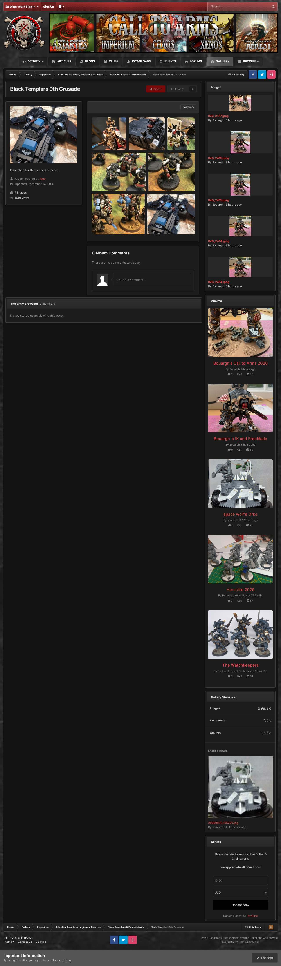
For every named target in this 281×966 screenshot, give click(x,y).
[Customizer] (61, 6)
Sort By (188, 107)
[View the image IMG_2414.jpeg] (240, 226)
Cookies (41, 941)
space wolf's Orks (240, 514)
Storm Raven (159, 224)
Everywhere (255, 6)
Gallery (222, 61)
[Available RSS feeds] (271, 927)
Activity (34, 61)
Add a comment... (133, 280)
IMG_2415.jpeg (218, 158)
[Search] (273, 6)
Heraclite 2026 (240, 589)
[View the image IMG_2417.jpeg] (240, 103)
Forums (195, 61)
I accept (266, 958)
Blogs (89, 61)
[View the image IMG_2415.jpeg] (240, 142)
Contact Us (25, 941)
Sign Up (48, 6)
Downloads (141, 61)
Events (170, 61)
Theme (8, 941)
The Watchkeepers (240, 665)
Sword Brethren (105, 224)
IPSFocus (27, 937)
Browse (249, 61)
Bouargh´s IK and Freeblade (240, 438)
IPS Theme (10, 937)
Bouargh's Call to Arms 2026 (240, 363)
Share (157, 89)
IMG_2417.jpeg (218, 116)
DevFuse (252, 915)
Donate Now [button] (240, 905)
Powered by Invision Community (239, 941)
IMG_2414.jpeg (218, 241)
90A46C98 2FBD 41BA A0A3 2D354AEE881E (106, 140)
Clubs (113, 61)
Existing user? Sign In (21, 6)
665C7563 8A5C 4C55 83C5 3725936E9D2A (143, 140)
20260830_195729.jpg (223, 823)
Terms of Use (61, 960)
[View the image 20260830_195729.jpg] (240, 787)
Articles (63, 61)
